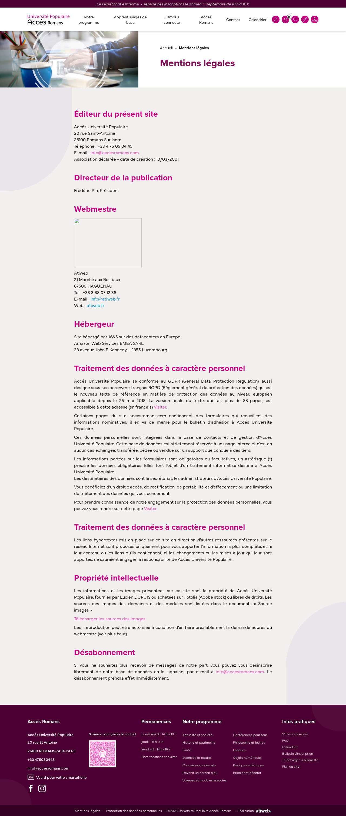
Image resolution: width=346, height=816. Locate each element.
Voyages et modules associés (204, 780)
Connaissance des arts (199, 765)
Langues (239, 750)
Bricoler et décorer (247, 772)
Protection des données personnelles (134, 810)
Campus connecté (172, 19)
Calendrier (258, 19)
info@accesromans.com (48, 768)
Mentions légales (87, 810)
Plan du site (291, 766)
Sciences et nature (196, 757)
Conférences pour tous (250, 735)
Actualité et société (197, 735)
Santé (186, 750)
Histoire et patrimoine (198, 742)
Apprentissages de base (130, 19)
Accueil (166, 47)
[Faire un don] (314, 19)
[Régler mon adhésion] (305, 19)
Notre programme (88, 19)
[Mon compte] (276, 19)
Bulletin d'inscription (297, 753)
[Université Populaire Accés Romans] (48, 19)
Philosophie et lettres (249, 742)
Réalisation (245, 810)
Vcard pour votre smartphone (61, 777)
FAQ (285, 740)
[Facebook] (31, 788)
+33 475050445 (41, 759)
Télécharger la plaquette (300, 760)
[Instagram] (42, 788)
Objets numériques (247, 757)
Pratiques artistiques (248, 765)
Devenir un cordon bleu (199, 772)
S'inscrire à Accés (295, 734)
